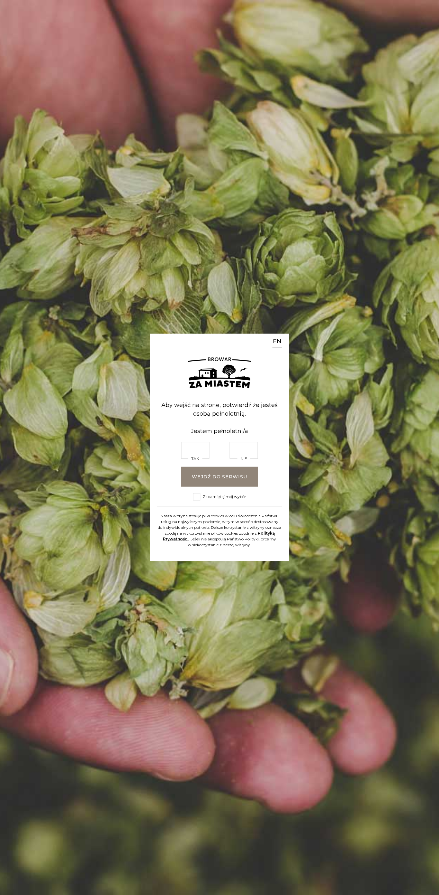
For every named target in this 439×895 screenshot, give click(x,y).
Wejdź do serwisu (219, 477)
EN (277, 341)
